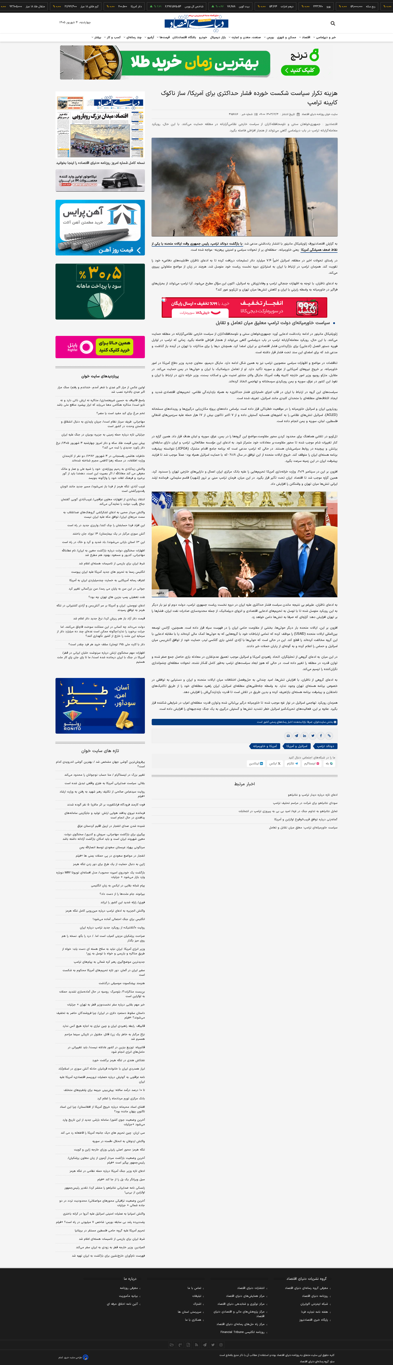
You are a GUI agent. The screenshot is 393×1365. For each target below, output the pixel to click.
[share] (188, 1344)
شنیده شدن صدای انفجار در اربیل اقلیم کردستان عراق (111, 826)
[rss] (196, 1344)
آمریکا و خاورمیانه (265, 746)
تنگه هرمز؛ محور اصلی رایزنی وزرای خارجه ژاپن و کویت (109, 1150)
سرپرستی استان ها (189, 1312)
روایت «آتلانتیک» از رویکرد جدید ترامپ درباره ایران (112, 927)
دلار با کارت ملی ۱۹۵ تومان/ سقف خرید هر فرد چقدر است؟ (106, 644)
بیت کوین (209, 7)
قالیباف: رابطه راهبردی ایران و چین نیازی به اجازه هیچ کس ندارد (104, 1026)
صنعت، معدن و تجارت (245, 37)
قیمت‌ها (164, 37)
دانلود (160, 593)
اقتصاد (305, 37)
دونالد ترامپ (325, 746)
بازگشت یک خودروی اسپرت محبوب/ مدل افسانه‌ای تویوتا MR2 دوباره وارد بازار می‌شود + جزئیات (100, 875)
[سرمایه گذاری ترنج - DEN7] (196, 62)
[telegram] (296, 736)
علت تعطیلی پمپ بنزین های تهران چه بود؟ (116, 597)
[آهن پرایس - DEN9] (100, 228)
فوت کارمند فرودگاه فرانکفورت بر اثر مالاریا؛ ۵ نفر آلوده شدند (106, 804)
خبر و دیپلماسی (325, 37)
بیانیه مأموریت (128, 1296)
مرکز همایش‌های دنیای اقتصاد (245, 1296)
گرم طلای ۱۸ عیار (54, 7)
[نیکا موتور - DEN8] (100, 180)
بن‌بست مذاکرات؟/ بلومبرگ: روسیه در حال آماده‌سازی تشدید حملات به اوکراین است (102, 994)
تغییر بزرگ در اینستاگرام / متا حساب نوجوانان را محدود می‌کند (104, 775)
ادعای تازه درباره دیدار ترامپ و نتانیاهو (313, 795)
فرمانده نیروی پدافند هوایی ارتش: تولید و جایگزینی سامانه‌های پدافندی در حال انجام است (104, 815)
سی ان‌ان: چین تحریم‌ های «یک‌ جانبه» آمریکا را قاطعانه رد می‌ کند (103, 1133)
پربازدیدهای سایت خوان (100, 376)
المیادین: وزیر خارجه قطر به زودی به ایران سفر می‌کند (110, 1247)
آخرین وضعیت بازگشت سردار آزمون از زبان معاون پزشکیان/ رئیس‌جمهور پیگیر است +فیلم (106, 1160)
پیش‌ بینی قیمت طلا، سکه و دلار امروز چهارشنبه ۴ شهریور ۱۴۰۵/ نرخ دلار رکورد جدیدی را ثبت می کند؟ (100, 445)
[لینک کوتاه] (329, 736)
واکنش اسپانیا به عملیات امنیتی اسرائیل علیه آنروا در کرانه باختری (104, 1214)
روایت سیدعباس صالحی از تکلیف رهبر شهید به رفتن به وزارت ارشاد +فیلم (102, 794)
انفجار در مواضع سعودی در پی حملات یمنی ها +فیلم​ (110, 856)
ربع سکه (335, 7)
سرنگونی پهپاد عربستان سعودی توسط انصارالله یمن (112, 847)
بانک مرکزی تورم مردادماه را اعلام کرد (121, 1098)
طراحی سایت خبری (73, 1357)
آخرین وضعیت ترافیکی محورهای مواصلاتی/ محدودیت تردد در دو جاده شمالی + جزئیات (102, 1203)
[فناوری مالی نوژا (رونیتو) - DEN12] (100, 706)
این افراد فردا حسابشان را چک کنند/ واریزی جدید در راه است (106, 525)
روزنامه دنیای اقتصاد (315, 1296)
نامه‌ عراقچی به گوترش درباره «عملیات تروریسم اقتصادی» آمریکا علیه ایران (102, 1079)
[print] (288, 736)
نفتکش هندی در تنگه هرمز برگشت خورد (118, 1060)
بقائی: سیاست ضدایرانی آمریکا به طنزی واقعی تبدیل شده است (105, 783)
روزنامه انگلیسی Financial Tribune (243, 1332)
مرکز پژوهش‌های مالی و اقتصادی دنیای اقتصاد (239, 1314)
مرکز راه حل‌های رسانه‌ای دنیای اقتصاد (241, 1324)
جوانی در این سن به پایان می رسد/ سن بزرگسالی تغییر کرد (107, 589)
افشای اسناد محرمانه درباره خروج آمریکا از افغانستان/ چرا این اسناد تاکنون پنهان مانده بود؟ (102, 1109)
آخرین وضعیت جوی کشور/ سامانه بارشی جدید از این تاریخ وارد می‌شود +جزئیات (104, 1122)
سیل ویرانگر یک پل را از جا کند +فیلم (121, 1179)
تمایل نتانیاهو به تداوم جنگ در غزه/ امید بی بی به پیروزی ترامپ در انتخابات (288, 811)
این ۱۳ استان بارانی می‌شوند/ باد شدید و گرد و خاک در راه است (103, 542)
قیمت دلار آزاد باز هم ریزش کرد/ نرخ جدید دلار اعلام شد (109, 618)
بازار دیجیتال (218, 37)
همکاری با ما (193, 1320)
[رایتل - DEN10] (100, 347)
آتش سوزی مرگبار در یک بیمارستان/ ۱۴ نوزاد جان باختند (109, 534)
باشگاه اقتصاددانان (184, 37)
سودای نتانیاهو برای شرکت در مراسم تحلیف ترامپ (305, 803)
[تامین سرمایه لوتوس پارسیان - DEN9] (100, 292)
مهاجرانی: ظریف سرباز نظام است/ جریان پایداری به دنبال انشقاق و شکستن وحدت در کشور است (103, 424)
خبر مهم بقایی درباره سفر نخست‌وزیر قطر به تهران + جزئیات (106, 1004)
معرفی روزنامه (129, 1288)
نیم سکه (381, 7)
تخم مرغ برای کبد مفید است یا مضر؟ (120, 413)
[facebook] (321, 736)
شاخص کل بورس (159, 7)
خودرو (203, 37)
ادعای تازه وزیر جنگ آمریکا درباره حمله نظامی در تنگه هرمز (107, 1171)
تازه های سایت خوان (100, 751)
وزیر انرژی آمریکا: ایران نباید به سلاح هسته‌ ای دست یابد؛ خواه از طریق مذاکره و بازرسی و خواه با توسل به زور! (103, 951)
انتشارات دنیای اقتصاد (251, 1288)
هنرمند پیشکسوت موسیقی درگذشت (122, 983)
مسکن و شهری (286, 37)
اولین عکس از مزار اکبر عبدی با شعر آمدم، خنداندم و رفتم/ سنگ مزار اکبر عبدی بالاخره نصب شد (101, 389)
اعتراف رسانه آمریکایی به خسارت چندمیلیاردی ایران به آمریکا (107, 580)
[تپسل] (164, 299)
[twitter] (312, 736)
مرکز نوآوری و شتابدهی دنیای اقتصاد (241, 1304)
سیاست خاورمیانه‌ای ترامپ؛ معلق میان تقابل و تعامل (303, 827)
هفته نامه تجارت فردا (314, 1312)
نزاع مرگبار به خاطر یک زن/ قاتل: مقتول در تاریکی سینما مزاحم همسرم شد (105, 1036)
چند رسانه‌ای (133, 37)
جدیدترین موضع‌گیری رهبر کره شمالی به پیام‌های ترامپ (109, 962)
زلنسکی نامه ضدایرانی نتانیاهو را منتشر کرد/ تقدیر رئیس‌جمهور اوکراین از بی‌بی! (104, 1190)
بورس (270, 37)
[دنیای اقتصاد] (196, 23)
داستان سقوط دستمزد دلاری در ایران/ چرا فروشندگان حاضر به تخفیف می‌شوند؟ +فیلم (100, 1015)
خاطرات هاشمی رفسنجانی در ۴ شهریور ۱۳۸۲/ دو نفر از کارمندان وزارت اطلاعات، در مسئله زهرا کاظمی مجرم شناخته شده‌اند (103, 458)
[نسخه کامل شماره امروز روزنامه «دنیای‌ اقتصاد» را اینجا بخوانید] (100, 124)
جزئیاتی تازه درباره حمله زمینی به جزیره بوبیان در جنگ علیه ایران (103, 434)
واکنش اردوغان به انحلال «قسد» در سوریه (118, 1141)
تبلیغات (196, 1296)
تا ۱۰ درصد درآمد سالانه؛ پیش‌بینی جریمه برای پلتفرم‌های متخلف (104, 1090)
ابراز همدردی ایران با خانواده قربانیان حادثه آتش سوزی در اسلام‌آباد (101, 1069)
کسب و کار (113, 37)
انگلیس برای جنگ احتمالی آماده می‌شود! (119, 919)
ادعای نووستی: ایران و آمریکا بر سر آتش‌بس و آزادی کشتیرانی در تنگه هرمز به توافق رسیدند (100, 607)
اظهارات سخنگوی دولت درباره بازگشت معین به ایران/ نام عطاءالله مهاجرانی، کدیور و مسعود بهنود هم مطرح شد (103, 553)
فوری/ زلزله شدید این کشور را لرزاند (123, 902)
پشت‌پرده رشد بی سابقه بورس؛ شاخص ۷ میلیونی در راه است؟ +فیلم (100, 1222)
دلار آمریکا (101, 7)
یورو (294, 7)
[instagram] (221, 1344)
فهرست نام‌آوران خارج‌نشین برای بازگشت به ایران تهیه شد (108, 1256)
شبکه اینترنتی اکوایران (314, 1304)
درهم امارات (252, 7)
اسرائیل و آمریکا (297, 746)
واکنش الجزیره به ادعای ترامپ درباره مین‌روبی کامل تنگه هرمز (105, 911)
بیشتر (97, 37)
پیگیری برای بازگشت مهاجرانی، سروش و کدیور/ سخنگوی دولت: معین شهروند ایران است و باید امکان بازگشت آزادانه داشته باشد (104, 836)
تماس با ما (194, 1288)
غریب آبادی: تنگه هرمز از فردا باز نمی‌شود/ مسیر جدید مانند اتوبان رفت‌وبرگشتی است (102, 488)
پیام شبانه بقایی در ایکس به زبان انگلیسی (118, 885)
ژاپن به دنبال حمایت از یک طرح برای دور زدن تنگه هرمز (109, 864)
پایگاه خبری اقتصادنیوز (313, 1320)
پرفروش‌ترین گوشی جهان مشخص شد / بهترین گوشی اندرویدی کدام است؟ (100, 764)
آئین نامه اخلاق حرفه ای (122, 1304)
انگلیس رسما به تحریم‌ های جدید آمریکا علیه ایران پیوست (108, 572)
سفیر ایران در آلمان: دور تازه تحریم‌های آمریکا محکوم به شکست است (104, 972)
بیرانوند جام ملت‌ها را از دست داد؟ (122, 894)
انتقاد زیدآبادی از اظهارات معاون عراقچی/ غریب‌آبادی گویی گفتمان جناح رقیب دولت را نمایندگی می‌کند (103, 501)
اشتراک (197, 1304)
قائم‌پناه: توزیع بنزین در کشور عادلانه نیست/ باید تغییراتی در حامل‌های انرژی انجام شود (106, 1049)
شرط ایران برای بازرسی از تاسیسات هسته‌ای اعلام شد (112, 563)
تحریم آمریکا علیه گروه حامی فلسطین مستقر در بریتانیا (110, 1230)
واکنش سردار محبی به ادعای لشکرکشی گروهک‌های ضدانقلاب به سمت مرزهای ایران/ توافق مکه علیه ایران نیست (104, 514)
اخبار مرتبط (244, 784)
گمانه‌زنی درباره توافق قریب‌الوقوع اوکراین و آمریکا (306, 819)
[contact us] (180, 1344)
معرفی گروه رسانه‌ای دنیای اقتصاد (306, 1288)
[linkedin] (304, 736)
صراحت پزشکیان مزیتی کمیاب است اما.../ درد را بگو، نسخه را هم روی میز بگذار (103, 938)
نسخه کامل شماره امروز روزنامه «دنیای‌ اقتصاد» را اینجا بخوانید (100, 163)
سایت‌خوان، (319, 722)
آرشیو (150, 37)
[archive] (172, 1344)
